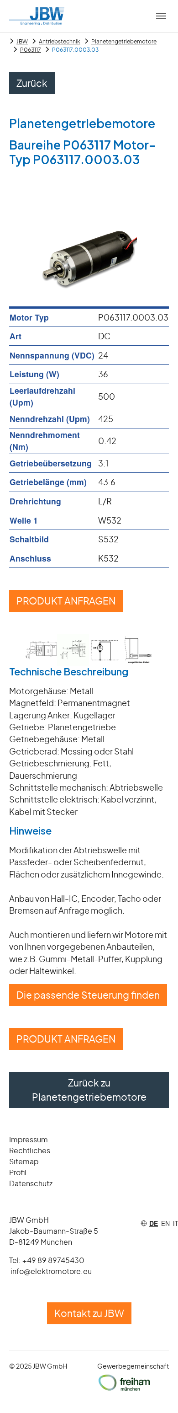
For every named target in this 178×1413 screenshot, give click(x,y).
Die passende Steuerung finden (88, 995)
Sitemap (24, 1161)
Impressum (28, 1139)
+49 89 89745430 (53, 1260)
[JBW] (36, 16)
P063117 (30, 49)
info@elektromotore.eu (51, 1271)
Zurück (31, 83)
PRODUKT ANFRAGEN (65, 600)
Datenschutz (30, 1183)
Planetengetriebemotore (124, 41)
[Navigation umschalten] (161, 16)
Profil (17, 1172)
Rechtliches (29, 1150)
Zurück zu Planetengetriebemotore (89, 1089)
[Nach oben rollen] (157, 1392)
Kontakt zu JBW (89, 1313)
